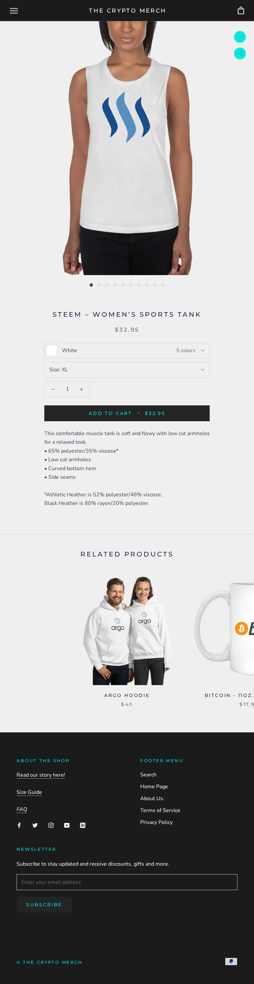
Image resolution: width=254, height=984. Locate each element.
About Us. (152, 798)
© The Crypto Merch (50, 962)
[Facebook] (19, 825)
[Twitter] (35, 825)
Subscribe (44, 905)
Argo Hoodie (127, 695)
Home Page (154, 786)
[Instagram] (51, 825)
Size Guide (29, 792)
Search (148, 774)
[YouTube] (66, 825)
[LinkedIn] (82, 825)
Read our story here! (41, 775)
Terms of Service (160, 810)
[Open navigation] (14, 11)
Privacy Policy (156, 822)
